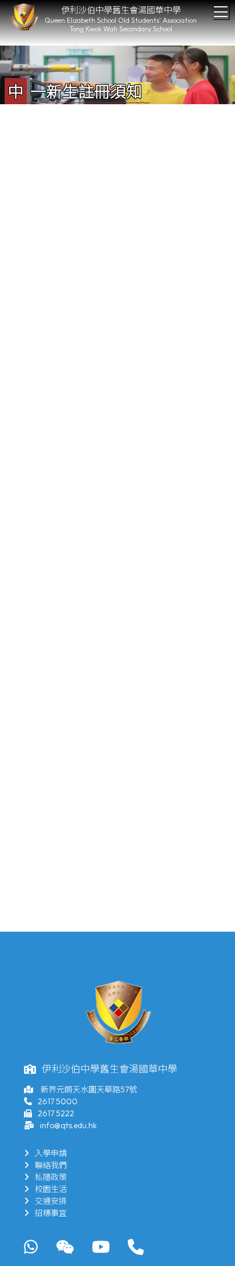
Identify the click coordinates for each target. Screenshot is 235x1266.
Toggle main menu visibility (221, 11)
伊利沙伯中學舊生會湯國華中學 (121, 10)
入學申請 (51, 1153)
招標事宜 (51, 1213)
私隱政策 (51, 1177)
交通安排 (51, 1201)
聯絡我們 (51, 1165)
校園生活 (51, 1189)
